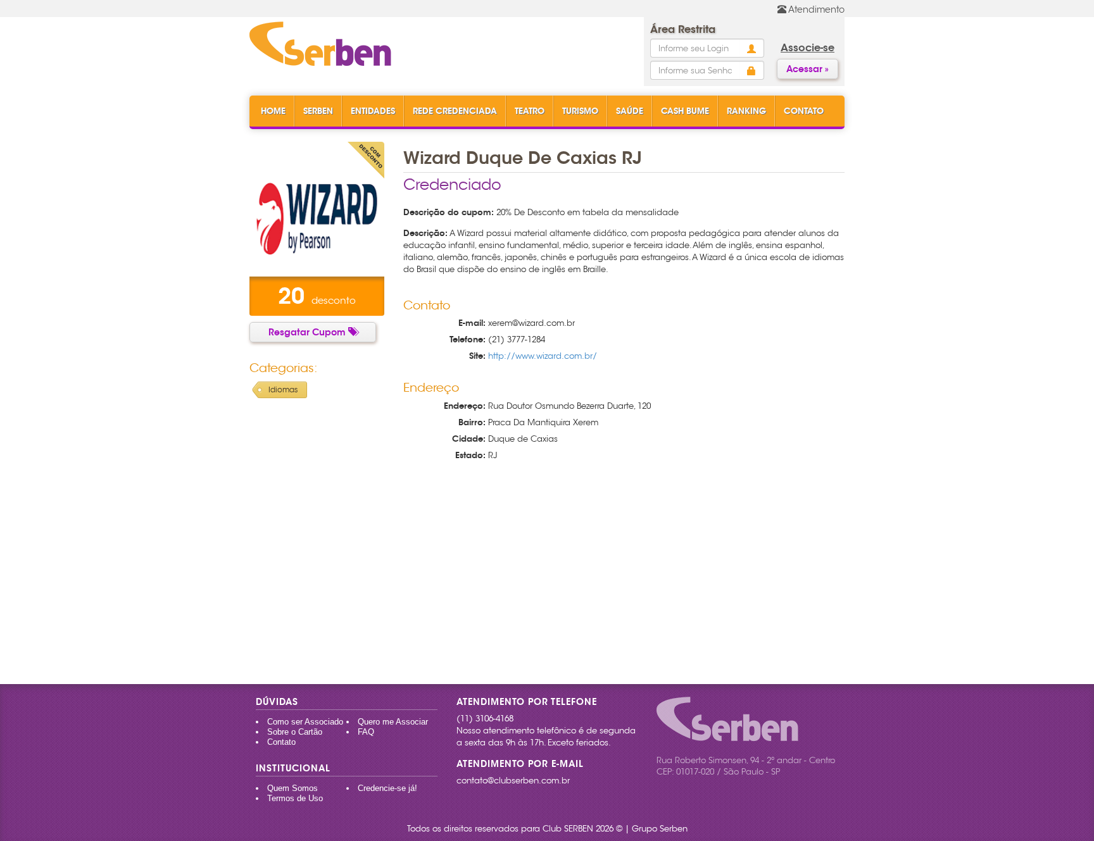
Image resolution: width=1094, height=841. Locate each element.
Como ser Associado (305, 721)
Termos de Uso (295, 798)
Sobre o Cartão (294, 732)
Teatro (529, 111)
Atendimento (815, 9)
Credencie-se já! (387, 788)
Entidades (373, 111)
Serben (318, 111)
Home (273, 111)
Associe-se (807, 47)
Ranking (746, 111)
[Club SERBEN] (320, 44)
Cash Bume (685, 111)
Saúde (629, 111)
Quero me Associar (393, 721)
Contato (804, 111)
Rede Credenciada (455, 111)
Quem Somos (292, 788)
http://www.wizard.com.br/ (542, 356)
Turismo (580, 111)
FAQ (366, 732)
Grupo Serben (660, 828)
